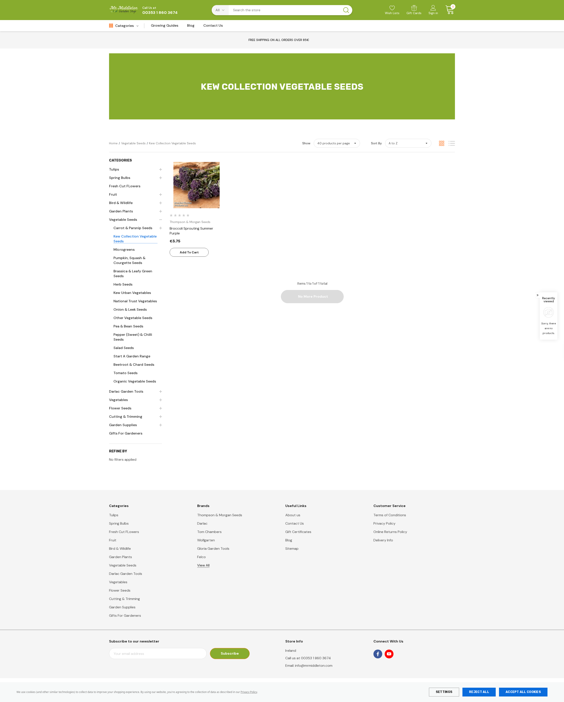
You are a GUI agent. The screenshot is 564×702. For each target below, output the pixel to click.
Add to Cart (189, 252)
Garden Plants (120, 557)
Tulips (113, 515)
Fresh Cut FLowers (124, 531)
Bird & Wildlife (120, 548)
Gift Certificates (298, 531)
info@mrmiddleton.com (313, 665)
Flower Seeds (119, 590)
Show (306, 143)
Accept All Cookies (523, 692)
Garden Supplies (122, 607)
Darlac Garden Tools (125, 573)
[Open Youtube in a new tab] (389, 654)
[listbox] (408, 143)
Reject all (479, 692)
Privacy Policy (249, 692)
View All (203, 565)
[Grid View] (441, 143)
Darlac (202, 523)
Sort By (376, 143)
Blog (288, 540)
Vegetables (118, 582)
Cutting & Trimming (124, 598)
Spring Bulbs (119, 523)
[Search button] (346, 10)
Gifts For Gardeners (125, 615)
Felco (201, 557)
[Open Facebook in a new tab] (377, 654)
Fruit (112, 540)
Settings (444, 692)
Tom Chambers (209, 531)
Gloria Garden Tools (213, 548)
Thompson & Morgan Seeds (219, 515)
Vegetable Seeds (122, 565)
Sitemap (292, 548)
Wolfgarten (206, 540)
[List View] (452, 143)
